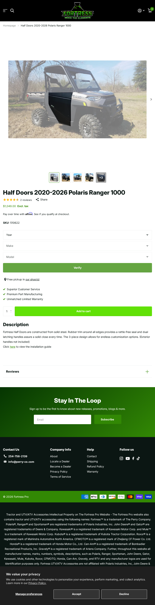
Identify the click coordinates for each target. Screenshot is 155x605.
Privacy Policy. (37, 583)
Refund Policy (95, 466)
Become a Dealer (60, 466)
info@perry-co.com (21, 461)
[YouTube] (128, 458)
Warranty (92, 471)
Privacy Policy (58, 471)
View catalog (5, 10)
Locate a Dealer (60, 461)
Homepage (9, 25)
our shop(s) (33, 279)
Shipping (92, 461)
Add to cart (83, 311)
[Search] (12, 10)
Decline (124, 594)
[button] (12, 308)
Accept (76, 594)
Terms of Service (60, 476)
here (12, 346)
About (54, 456)
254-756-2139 (17, 456)
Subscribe (108, 419)
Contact (92, 456)
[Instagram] (121, 458)
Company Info (60, 449)
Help (90, 449)
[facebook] (133, 458)
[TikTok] (138, 458)
